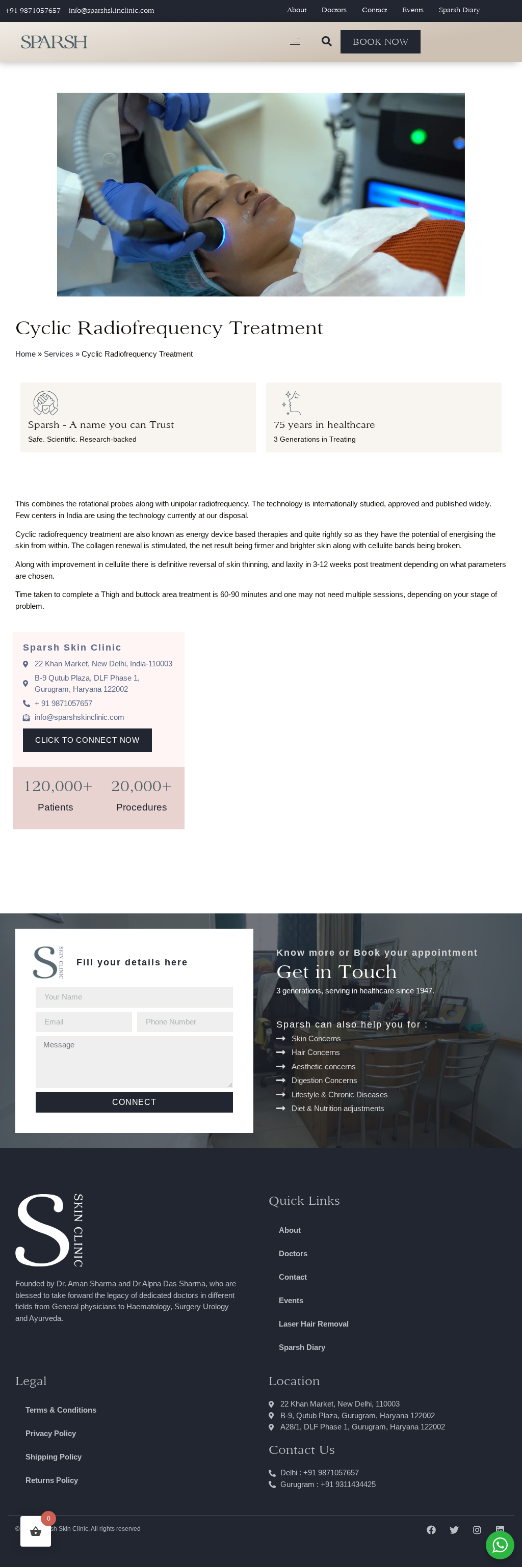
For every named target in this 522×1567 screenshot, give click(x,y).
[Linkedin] (500, 1529)
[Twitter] (454, 1529)
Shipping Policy (53, 1456)
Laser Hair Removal (314, 1323)
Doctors (334, 10)
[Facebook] (431, 1529)
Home (25, 353)
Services (58, 353)
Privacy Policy (50, 1433)
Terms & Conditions (60, 1410)
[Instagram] (477, 1529)
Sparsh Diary (459, 10)
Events (413, 10)
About (296, 10)
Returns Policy (51, 1480)
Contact (374, 10)
